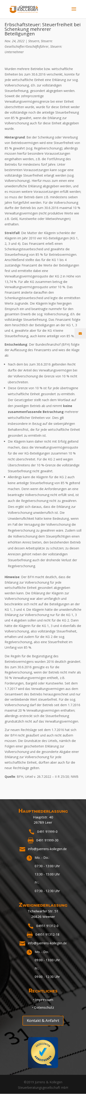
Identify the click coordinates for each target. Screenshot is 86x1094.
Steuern (33, 41)
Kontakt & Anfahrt (43, 1020)
